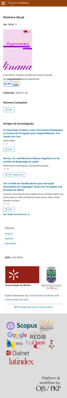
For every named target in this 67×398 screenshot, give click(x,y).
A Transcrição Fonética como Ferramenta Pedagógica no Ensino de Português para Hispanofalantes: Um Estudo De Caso (33, 133)
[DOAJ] (47, 325)
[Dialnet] (19, 354)
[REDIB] (39, 334)
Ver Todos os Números (15, 214)
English (9, 233)
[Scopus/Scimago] (27, 325)
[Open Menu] (3, 3)
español (9, 238)
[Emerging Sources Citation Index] (11, 325)
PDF (10, 109)
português (10, 243)
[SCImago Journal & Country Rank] (33, 306)
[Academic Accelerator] (52, 344)
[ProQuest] (35, 344)
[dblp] (15, 344)
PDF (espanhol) (15, 174)
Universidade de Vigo (16, 299)
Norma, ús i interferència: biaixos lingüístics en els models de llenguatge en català (31, 160)
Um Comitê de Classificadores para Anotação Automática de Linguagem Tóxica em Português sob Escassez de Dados (32, 186)
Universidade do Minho (41, 295)
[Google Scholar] (18, 334)
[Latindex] (22, 360)
